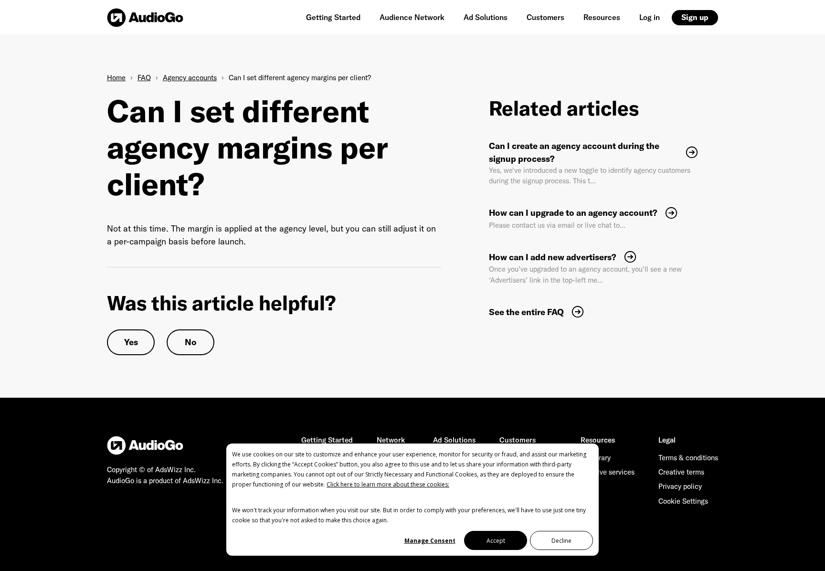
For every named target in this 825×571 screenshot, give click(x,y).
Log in (649, 17)
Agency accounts (190, 77)
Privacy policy (680, 486)
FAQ (144, 77)
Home (116, 77)
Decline (561, 541)
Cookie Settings (683, 501)
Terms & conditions (688, 457)
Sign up (695, 17)
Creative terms (681, 472)
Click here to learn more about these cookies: (388, 484)
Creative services (608, 472)
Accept (496, 541)
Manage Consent (429, 541)
